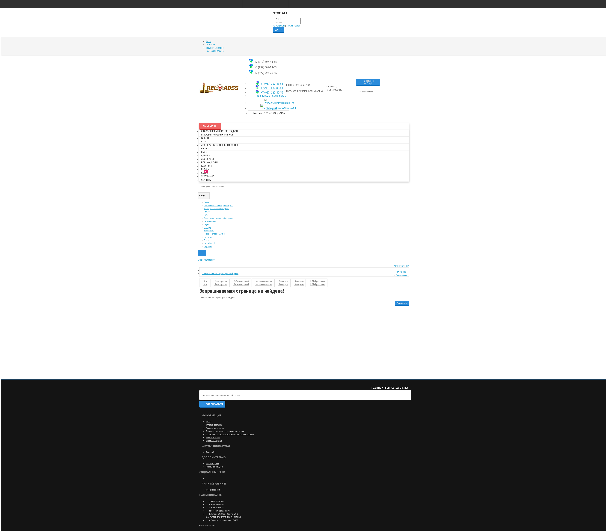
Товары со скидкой (214, 467)
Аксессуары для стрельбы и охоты (219, 145)
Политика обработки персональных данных (225, 431)
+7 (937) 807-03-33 (271, 88)
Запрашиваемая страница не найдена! (220, 273)
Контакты (210, 44)
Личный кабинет (213, 490)
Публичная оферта (214, 440)
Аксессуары (207, 159)
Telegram (271, 108)
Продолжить (402, 303)
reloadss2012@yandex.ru (271, 95)
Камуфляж (206, 166)
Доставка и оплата (215, 51)
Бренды (205, 169)
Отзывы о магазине (215, 48)
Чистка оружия (210, 221)
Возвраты (299, 281)
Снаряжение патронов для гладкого (219, 131)
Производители (212, 463)
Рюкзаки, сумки (209, 162)
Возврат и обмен (213, 437)
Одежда (205, 155)
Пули (203, 141)
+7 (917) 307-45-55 (271, 83)
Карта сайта (211, 452)
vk (271, 102)
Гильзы (205, 138)
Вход (205, 281)
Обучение (206, 180)
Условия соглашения (215, 428)
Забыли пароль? (294, 25)
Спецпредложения (206, 260)
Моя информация (263, 281)
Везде (206, 202)
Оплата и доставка (214, 425)
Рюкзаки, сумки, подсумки (214, 234)
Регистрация (279, 25)
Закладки (283, 281)
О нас (208, 41)
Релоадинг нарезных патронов (217, 134)
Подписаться (214, 404)
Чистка (205, 148)
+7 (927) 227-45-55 (271, 92)
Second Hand (207, 176)
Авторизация (401, 275)
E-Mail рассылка (317, 281)
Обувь (204, 152)
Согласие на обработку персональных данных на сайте (230, 434)
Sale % (204, 172)
